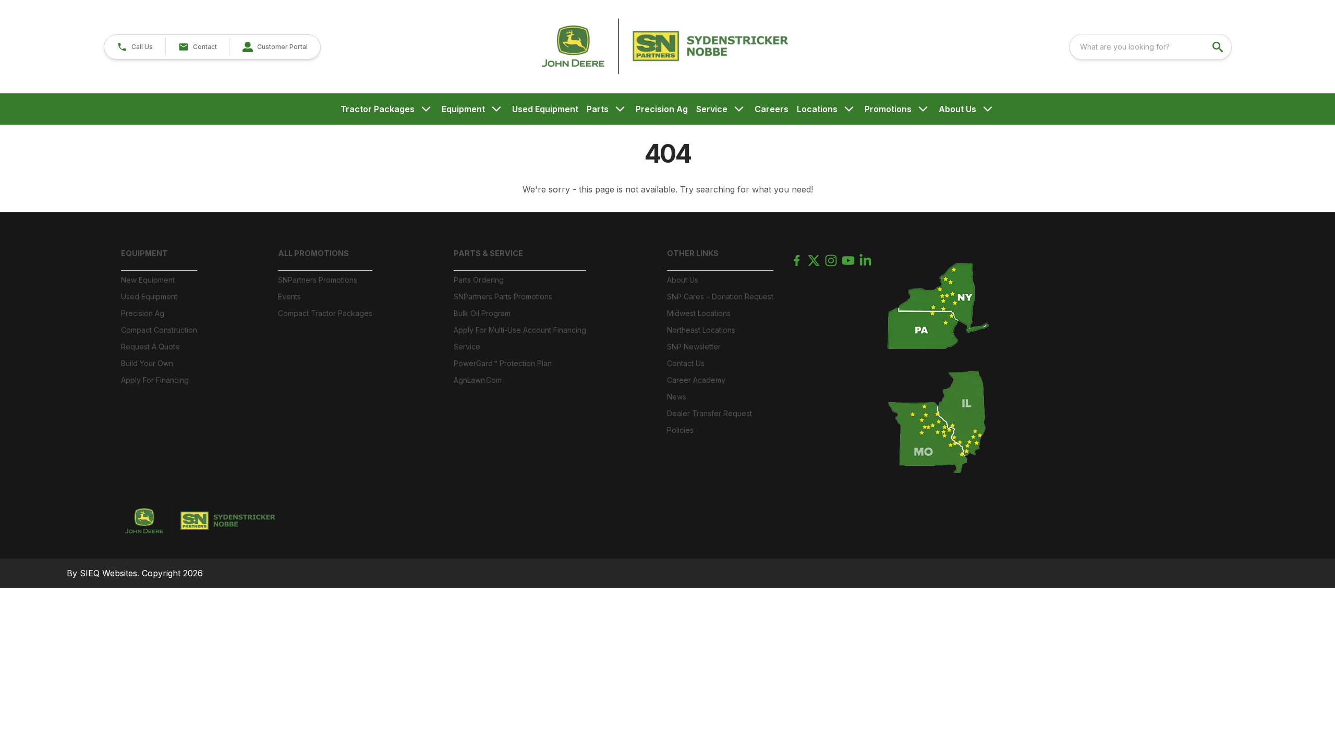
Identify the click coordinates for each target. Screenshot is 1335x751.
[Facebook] (796, 260)
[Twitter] (813, 260)
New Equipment (148, 279)
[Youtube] (848, 260)
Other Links (693, 253)
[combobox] (1150, 46)
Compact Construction (159, 329)
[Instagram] (831, 260)
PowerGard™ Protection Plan (503, 363)
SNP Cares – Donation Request (720, 296)
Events (289, 296)
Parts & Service (488, 253)
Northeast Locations (701, 329)
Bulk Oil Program (482, 313)
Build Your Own (147, 363)
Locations (817, 109)
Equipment (463, 109)
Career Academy (696, 380)
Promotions (888, 109)
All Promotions (313, 253)
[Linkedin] (865, 260)
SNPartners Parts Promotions (503, 296)
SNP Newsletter (694, 346)
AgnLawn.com (478, 380)
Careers (771, 109)
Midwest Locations (699, 313)
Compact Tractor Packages (325, 313)
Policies (680, 430)
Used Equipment (545, 109)
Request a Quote (150, 346)
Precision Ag (662, 109)
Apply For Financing (155, 380)
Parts (598, 109)
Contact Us (686, 363)
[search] (1218, 47)
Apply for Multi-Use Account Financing (520, 329)
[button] (134, 47)
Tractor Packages (378, 109)
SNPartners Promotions (317, 279)
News (676, 396)
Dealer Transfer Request (709, 413)
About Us (957, 109)
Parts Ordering (479, 279)
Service (711, 109)
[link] (274, 47)
